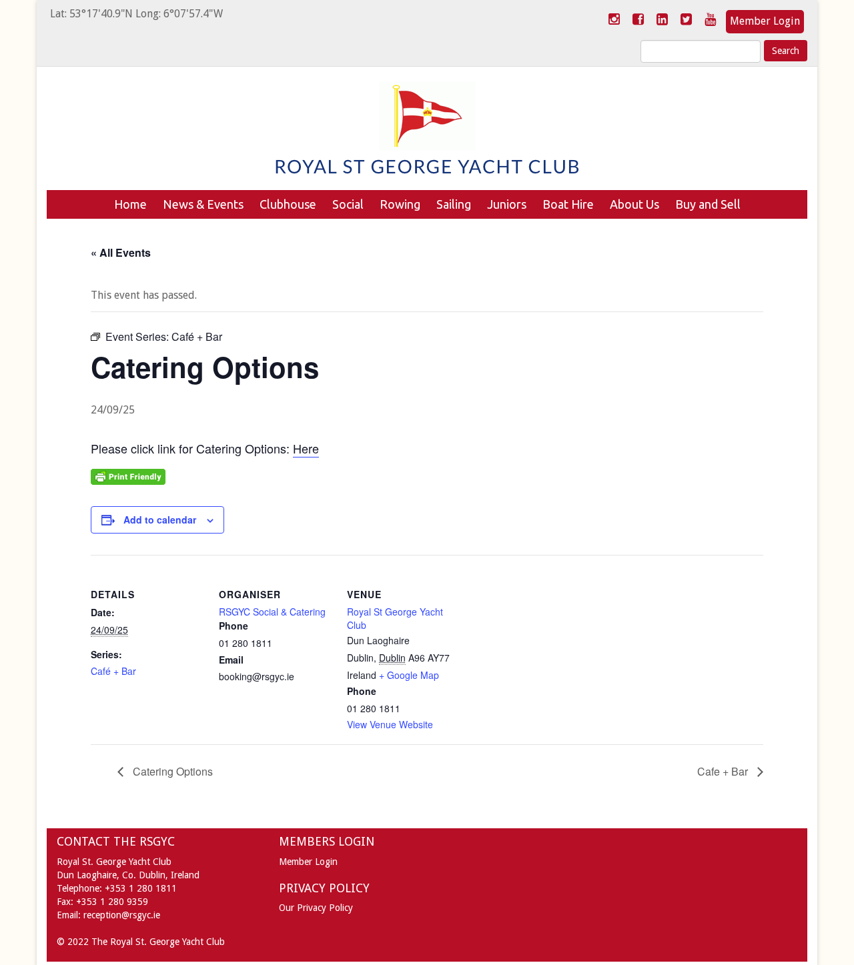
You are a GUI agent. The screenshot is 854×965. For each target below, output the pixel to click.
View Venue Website (390, 724)
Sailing (453, 204)
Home (130, 204)
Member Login (765, 21)
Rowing (400, 204)
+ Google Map (409, 675)
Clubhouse (288, 204)
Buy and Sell (708, 204)
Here (306, 448)
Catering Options (171, 771)
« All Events (121, 252)
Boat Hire (568, 204)
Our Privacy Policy (316, 907)
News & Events (203, 204)
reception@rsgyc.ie (121, 915)
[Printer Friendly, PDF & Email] (128, 475)
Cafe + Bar (724, 771)
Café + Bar (113, 671)
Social (348, 204)
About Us (634, 204)
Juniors (506, 204)
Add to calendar (159, 519)
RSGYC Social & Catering (272, 611)
